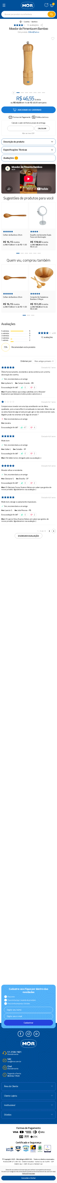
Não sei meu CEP (28, 133)
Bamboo (35, 22)
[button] (19, 117)
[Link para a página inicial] (20, 21)
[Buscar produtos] (51, 14)
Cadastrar (28, 1022)
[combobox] (28, 14)
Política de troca (42, 117)
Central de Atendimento (46, 5)
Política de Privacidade (28, 1173)
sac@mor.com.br (14, 1060)
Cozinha (26, 22)
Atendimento (14, 1053)
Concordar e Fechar (28, 1178)
